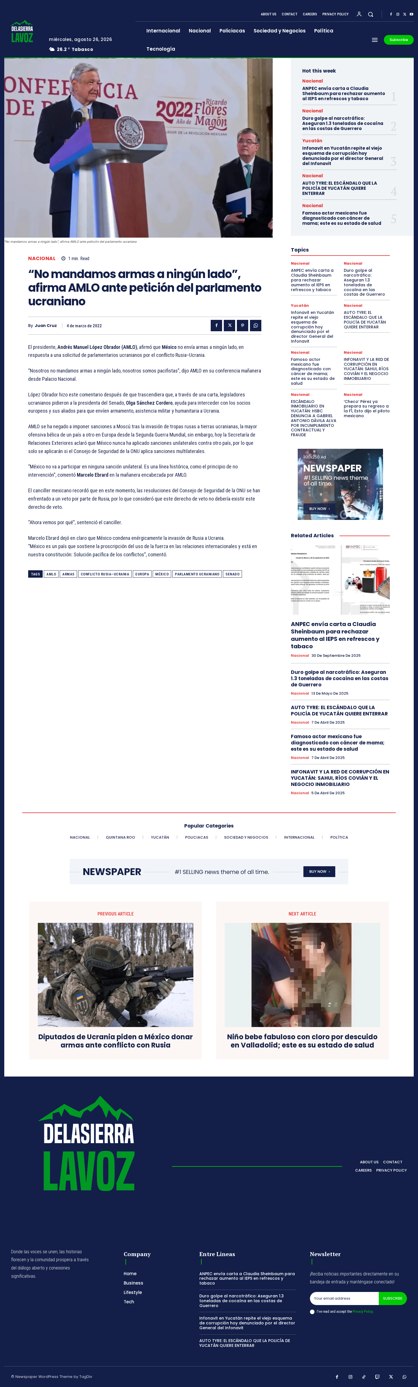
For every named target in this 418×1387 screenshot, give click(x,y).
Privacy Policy (363, 1311)
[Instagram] (397, 14)
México (162, 574)
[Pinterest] (242, 325)
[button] (370, 14)
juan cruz (46, 325)
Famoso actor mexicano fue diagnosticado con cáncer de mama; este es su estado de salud (341, 218)
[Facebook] (391, 14)
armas (68, 574)
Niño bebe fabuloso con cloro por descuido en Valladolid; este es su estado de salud (302, 1041)
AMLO (51, 574)
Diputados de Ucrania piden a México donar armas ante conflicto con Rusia (115, 1041)
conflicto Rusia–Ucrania (105, 574)
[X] (404, 14)
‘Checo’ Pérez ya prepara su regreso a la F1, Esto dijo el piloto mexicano (367, 409)
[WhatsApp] (255, 325)
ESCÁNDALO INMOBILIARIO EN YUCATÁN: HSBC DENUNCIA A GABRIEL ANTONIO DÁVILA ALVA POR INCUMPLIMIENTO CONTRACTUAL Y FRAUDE (313, 418)
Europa (142, 574)
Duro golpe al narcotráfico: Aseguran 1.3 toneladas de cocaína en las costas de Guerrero (342, 123)
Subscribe (393, 1298)
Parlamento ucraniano (197, 574)
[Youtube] (411, 14)
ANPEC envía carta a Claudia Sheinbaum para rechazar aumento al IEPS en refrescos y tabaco (343, 93)
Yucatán (312, 141)
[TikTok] (364, 1377)
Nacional (41, 258)
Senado (232, 574)
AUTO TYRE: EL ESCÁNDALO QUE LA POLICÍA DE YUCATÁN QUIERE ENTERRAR (339, 188)
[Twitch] (377, 1377)
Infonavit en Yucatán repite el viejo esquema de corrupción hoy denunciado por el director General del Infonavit (342, 155)
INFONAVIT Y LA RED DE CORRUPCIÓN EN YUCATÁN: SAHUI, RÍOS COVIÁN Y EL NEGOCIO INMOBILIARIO (366, 369)
